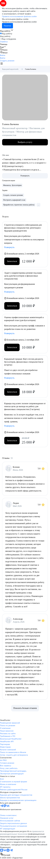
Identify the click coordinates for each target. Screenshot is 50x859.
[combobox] (5, 854)
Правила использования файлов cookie (19, 22)
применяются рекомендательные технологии (22, 832)
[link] (3, 49)
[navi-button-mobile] (1, 64)
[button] (2, 55)
